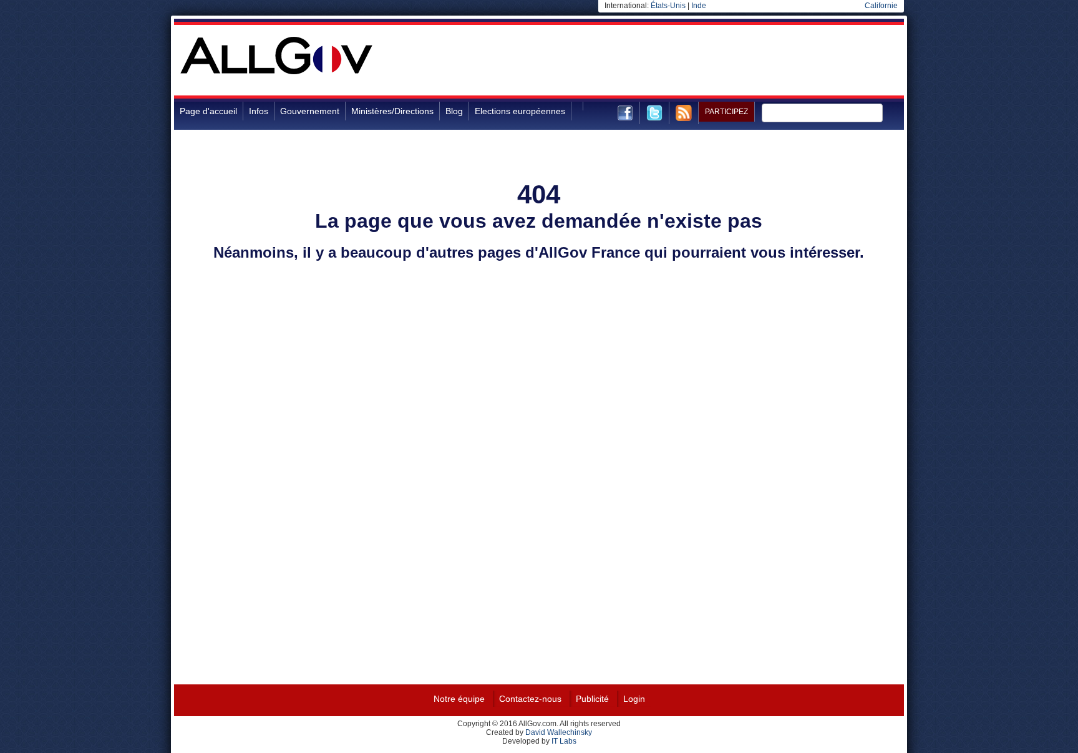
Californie (881, 5)
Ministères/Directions (392, 111)
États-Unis (668, 5)
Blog (454, 111)
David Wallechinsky (558, 732)
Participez (726, 111)
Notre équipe (459, 699)
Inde (698, 5)
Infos (258, 111)
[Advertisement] (677, 65)
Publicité (592, 699)
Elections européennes (520, 111)
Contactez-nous (530, 699)
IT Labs (563, 741)
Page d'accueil (208, 111)
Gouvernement (309, 111)
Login (634, 699)
